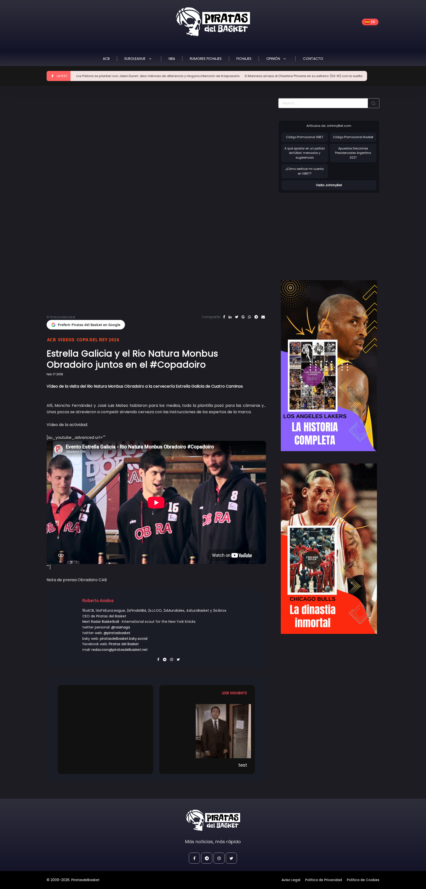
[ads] (328, 365)
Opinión (273, 58)
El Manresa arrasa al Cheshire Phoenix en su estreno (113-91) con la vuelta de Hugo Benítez (273, 76)
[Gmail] (243, 316)
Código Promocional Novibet (353, 137)
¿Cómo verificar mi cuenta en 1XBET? (304, 171)
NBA (172, 58)
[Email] (263, 316)
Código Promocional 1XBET (304, 137)
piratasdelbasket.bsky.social (123, 638)
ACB (106, 58)
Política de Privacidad (323, 879)
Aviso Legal (291, 879)
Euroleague (135, 58)
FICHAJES (243, 58)
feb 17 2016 (55, 374)
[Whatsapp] (249, 316)
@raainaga (120, 627)
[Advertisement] (319, 231)
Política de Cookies (363, 879)
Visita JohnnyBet (329, 185)
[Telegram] (256, 316)
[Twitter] (236, 316)
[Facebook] (224, 316)
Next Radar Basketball (100, 621)
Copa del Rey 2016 (97, 339)
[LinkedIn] (230, 316)
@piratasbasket (117, 632)
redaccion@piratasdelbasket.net (119, 649)
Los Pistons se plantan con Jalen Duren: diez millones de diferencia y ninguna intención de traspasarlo (114, 76)
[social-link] (194, 858)
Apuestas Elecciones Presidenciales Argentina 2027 (353, 153)
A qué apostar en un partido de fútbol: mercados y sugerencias (304, 153)
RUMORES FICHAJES (206, 58)
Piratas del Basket (124, 644)
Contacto (313, 58)
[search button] (373, 103)
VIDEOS (66, 339)
